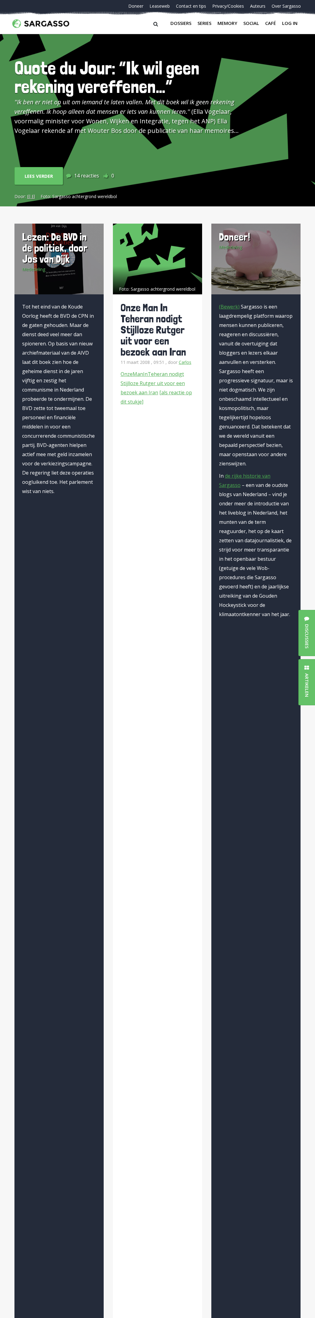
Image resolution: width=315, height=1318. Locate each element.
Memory (227, 23)
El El (31, 196)
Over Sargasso (286, 6)
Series (204, 23)
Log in (289, 23)
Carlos (185, 362)
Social (251, 23)
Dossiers (180, 23)
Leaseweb (160, 6)
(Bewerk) (229, 306)
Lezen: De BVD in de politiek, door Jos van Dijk (54, 247)
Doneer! (234, 236)
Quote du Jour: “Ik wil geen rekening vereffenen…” (106, 77)
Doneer (135, 6)
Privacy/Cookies (228, 6)
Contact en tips (191, 6)
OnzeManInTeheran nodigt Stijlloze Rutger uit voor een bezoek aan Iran (153, 383)
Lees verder (39, 176)
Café (270, 23)
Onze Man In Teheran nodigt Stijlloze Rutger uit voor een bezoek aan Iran (153, 329)
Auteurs (257, 6)
